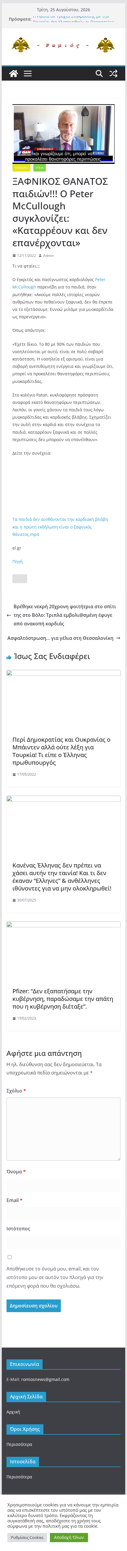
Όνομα (16, 1171)
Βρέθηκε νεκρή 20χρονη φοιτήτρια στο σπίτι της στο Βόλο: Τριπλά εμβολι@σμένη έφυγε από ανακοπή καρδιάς (65, 615)
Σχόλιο (16, 1090)
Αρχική (13, 1412)
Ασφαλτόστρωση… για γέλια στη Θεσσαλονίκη (60, 638)
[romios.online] (13, 73)
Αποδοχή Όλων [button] (69, 1537)
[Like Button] (19, 578)
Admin (48, 255)
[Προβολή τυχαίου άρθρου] (113, 73)
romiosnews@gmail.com (45, 1379)
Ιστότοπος (18, 1228)
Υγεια (39, 168)
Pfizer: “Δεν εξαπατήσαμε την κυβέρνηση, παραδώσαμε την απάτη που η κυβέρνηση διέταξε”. (62, 998)
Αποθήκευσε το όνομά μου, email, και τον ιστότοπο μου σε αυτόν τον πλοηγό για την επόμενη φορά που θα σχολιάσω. (54, 1277)
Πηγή (17, 561)
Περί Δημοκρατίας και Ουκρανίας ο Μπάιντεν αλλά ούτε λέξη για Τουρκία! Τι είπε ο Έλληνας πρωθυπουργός (61, 750)
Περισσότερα (19, 1444)
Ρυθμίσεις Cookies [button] (27, 1537)
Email (14, 1200)
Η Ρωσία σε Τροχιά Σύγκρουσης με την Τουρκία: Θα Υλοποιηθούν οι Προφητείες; (74, 22)
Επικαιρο (21, 168)
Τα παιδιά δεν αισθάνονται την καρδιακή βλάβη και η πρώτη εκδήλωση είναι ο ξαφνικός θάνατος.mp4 (60, 526)
